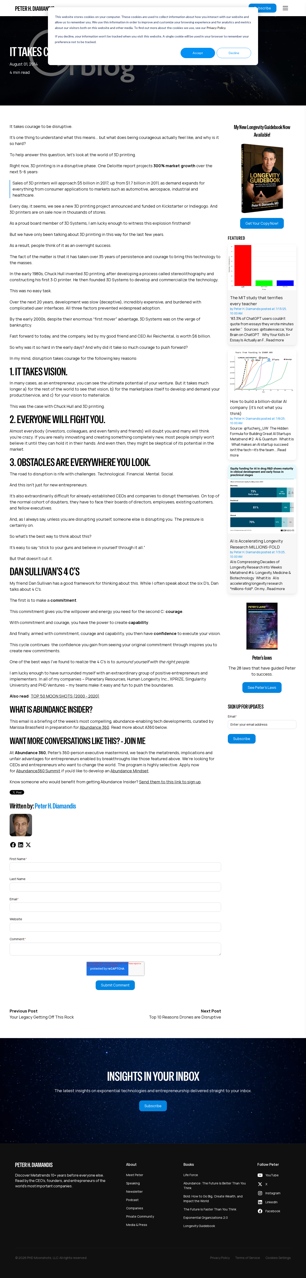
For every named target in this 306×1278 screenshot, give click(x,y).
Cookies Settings (278, 1258)
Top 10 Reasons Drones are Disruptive (185, 1017)
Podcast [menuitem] (132, 1200)
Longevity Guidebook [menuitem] (199, 1226)
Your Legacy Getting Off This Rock (42, 1017)
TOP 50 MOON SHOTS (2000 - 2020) (65, 696)
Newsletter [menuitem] (134, 1191)
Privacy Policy (216, 28)
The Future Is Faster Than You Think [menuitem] (209, 1209)
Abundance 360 (94, 727)
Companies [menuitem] (134, 1208)
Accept (198, 53)
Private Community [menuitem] (140, 1216)
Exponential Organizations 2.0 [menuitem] (205, 1217)
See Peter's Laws (262, 687)
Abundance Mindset (129, 770)
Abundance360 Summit (38, 770)
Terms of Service (247, 1258)
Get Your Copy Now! (262, 223)
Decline (234, 53)
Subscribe (262, 8)
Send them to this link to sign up (170, 781)
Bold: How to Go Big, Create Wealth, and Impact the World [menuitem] (213, 1198)
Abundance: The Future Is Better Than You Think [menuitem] (214, 1185)
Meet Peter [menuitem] (134, 1175)
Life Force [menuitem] (190, 1175)
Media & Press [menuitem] (136, 1225)
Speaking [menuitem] (133, 1183)
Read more (275, 340)
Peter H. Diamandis (55, 805)
